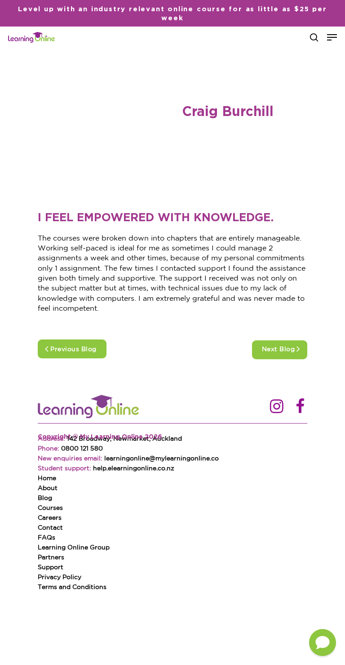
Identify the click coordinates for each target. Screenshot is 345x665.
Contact (50, 528)
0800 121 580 (82, 448)
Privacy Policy (59, 577)
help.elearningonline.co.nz (133, 468)
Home (47, 478)
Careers (50, 518)
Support (50, 567)
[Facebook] (300, 407)
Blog (45, 498)
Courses (50, 508)
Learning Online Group (74, 547)
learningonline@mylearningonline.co (161, 458)
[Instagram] (277, 407)
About (48, 488)
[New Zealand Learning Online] (88, 407)
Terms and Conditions (72, 587)
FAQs (46, 537)
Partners (51, 557)
